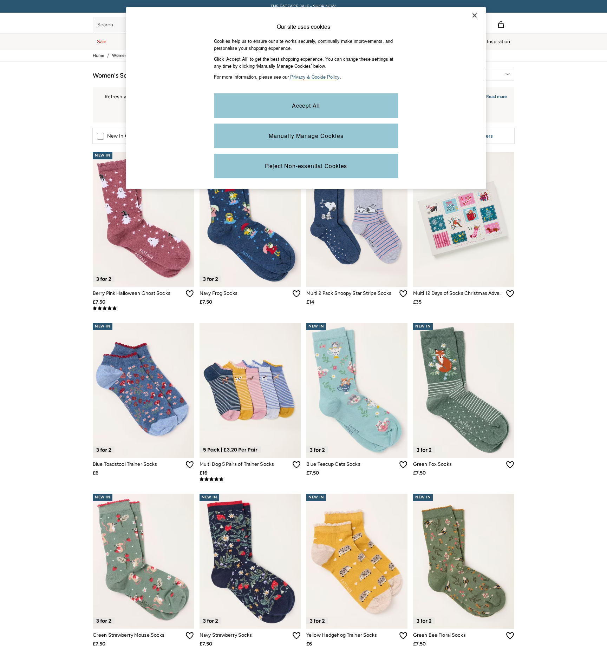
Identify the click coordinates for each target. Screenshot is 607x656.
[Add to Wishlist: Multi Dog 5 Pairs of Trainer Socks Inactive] (296, 464)
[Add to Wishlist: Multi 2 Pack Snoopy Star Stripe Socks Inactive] (403, 294)
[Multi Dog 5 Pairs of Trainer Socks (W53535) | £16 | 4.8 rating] (250, 479)
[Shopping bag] (501, 24)
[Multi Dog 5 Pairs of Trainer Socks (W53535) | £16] (250, 390)
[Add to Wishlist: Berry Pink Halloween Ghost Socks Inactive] (189, 294)
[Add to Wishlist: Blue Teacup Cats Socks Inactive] (403, 464)
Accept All (306, 105)
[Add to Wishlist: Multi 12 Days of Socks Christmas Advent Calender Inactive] (510, 294)
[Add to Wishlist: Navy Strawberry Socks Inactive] (296, 635)
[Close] (474, 15)
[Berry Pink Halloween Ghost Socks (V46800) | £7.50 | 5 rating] (143, 308)
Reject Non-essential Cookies (306, 166)
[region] (306, 98)
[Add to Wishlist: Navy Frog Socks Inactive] (296, 294)
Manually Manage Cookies (306, 136)
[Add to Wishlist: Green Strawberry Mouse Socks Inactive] (189, 635)
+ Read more (494, 95)
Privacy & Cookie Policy (315, 76)
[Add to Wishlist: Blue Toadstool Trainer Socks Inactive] (189, 464)
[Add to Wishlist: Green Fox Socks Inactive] (510, 464)
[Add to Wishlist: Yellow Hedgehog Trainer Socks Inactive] (403, 635)
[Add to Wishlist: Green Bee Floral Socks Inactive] (510, 635)
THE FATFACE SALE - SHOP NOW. (303, 6)
